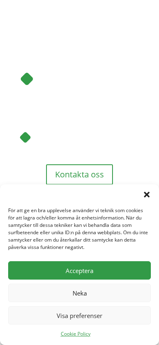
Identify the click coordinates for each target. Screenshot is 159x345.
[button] (147, 194)
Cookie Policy (76, 333)
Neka (80, 293)
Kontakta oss (79, 174)
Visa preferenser (79, 315)
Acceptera (79, 271)
